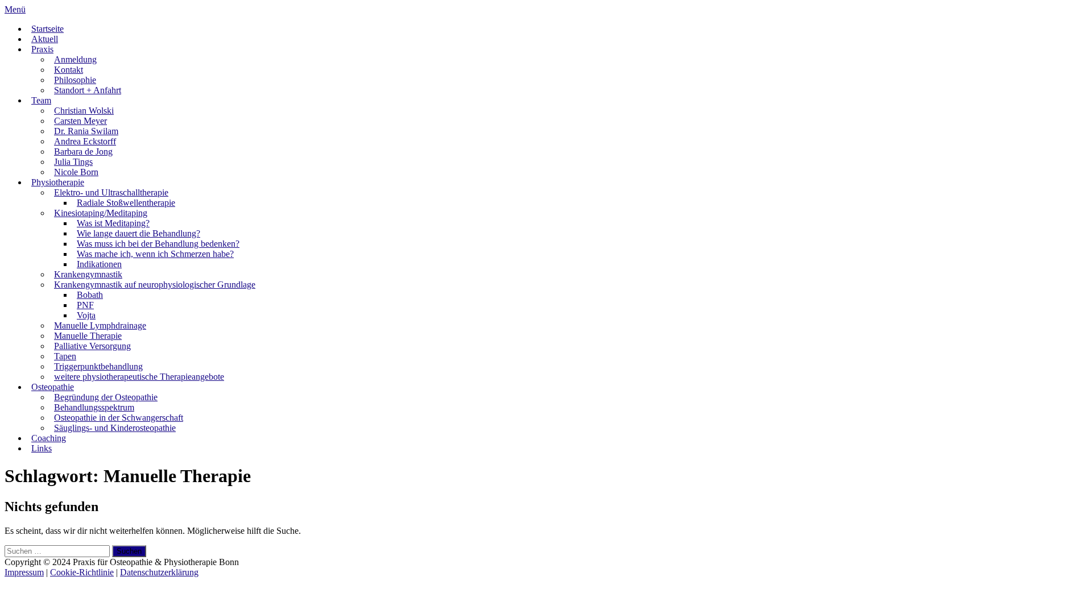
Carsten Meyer (80, 121)
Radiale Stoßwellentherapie (126, 203)
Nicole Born (76, 172)
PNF (85, 305)
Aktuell (44, 39)
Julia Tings (73, 162)
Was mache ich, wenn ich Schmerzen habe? (155, 254)
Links (41, 448)
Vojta (86, 315)
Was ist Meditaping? (113, 223)
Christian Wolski (84, 110)
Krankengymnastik (88, 274)
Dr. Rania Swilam (86, 131)
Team (41, 100)
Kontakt (68, 69)
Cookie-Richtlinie (82, 572)
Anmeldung (75, 59)
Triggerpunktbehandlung (98, 366)
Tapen (65, 356)
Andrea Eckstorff (85, 141)
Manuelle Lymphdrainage (100, 325)
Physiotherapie (57, 182)
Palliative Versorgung (92, 346)
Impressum (24, 572)
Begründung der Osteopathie (106, 397)
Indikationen (99, 264)
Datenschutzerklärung (159, 572)
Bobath (90, 295)
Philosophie (75, 80)
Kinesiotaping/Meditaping (100, 213)
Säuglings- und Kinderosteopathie (115, 428)
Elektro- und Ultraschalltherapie (111, 192)
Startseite (47, 29)
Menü (15, 9)
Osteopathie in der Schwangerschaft (118, 417)
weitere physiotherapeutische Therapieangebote (139, 376)
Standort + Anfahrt (87, 90)
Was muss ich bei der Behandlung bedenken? (158, 243)
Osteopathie (52, 387)
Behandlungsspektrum (94, 407)
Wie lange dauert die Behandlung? (138, 233)
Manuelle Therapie (88, 336)
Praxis (42, 49)
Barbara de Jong (83, 151)
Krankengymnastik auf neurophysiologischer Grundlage (154, 284)
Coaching (48, 438)
